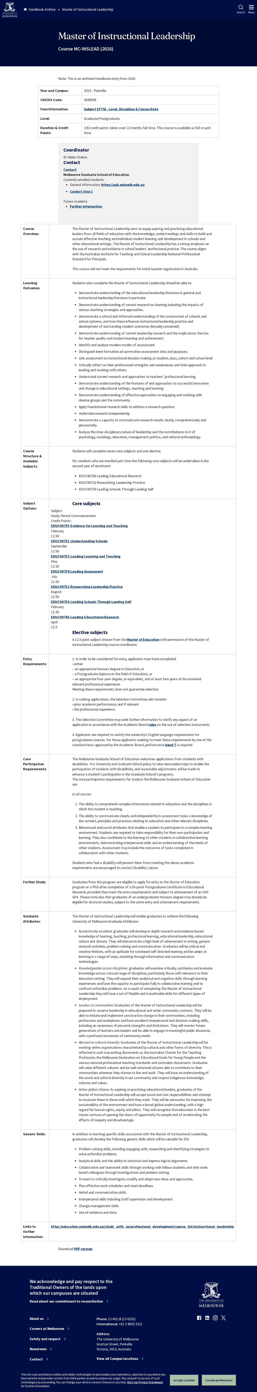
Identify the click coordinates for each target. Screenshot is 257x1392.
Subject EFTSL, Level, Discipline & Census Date (121, 109)
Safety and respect (45, 1339)
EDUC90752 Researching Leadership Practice (86, 586)
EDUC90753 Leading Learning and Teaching (85, 556)
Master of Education (143, 639)
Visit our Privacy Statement (145, 1382)
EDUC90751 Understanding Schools (79, 541)
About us (37, 1318)
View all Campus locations (117, 1358)
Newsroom (38, 1349)
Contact (69, 169)
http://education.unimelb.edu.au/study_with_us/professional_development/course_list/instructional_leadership (142, 1226)
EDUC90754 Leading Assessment (77, 571)
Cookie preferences (219, 1380)
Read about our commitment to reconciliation (66, 1301)
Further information (86, 206)
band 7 (170, 745)
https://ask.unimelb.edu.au (123, 184)
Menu (251, 12)
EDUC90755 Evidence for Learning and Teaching (89, 525)
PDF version (83, 1248)
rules (152, 724)
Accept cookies (184, 1380)
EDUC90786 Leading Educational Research (85, 617)
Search (241, 12)
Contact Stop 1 (81, 191)
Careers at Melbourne (47, 1328)
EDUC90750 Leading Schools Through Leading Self (91, 601)
